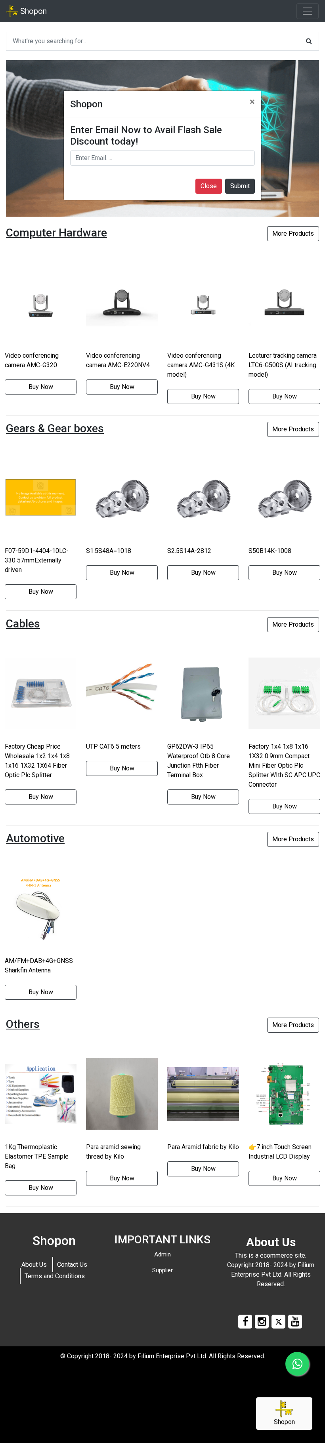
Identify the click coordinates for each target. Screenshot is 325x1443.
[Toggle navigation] (307, 11)
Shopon (32, 11)
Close (209, 186)
